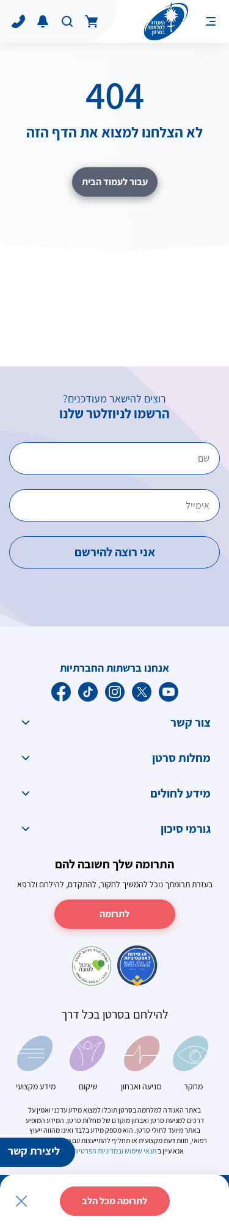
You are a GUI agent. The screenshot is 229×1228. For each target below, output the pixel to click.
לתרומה (114, 913)
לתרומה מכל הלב (114, 1200)
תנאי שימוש (140, 1150)
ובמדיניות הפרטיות (97, 1150)
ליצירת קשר (34, 1151)
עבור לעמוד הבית (115, 181)
